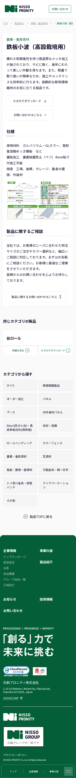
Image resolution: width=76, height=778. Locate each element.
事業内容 (46, 550)
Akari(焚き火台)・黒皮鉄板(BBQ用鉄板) (20, 428)
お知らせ (9, 599)
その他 (11, 500)
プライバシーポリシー (15, 755)
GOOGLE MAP (11, 698)
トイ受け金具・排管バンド (19, 485)
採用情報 (46, 599)
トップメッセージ (14, 557)
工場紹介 (9, 585)
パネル (47, 399)
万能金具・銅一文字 (55, 470)
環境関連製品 (51, 385)
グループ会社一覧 (14, 579)
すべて (11, 385)
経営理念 (9, 562)
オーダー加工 (15, 399)
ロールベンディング (19, 443)
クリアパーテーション (55, 485)
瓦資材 (47, 456)
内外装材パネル (53, 412)
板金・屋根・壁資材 (19, 470)
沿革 (6, 568)
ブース (11, 412)
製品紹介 (46, 561)
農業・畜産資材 (17, 456)
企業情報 (9, 550)
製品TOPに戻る (41, 516)
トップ (13, 771)
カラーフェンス (52, 443)
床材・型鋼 (50, 426)
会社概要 (9, 574)
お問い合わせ (60, 9)
